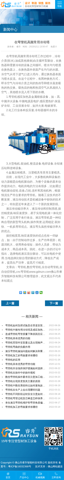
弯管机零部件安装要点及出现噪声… (25, 342)
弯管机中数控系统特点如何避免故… (25, 385)
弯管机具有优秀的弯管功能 (20, 364)
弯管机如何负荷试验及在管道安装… (25, 325)
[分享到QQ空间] (24, 292)
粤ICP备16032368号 (19, 466)
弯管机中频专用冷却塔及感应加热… (25, 329)
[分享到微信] (41, 292)
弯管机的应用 (12, 359)
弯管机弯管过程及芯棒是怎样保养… (25, 398)
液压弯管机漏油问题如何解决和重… (25, 351)
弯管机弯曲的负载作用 (17, 346)
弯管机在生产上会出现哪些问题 (22, 389)
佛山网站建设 (55, 466)
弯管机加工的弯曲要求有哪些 (21, 355)
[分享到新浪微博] (28, 292)
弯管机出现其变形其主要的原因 (22, 381)
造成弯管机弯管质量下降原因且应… (25, 334)
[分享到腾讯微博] (32, 292)
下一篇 (54, 303)
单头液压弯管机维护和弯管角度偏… (25, 402)
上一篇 (10, 303)
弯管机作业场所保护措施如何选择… (25, 368)
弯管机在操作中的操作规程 (20, 372)
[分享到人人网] (37, 292)
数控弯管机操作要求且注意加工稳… (25, 376)
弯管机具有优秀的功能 (17, 338)
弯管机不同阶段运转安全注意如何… (25, 394)
